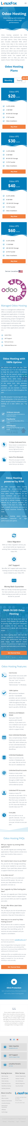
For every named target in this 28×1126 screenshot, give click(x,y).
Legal (17, 1121)
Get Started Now (14, 653)
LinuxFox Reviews (6, 1103)
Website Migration (20, 1083)
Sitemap (4, 1121)
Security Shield (19, 1086)
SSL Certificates (19, 1081)
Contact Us (23, 1121)
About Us (4, 1096)
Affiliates (4, 1109)
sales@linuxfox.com (20, 940)
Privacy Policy (11, 1121)
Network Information (7, 1100)
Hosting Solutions (6, 1088)
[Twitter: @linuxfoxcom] (14, 1039)
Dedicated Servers (6, 1083)
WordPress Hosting (6, 1086)
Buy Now (14, 127)
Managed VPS (5, 1078)
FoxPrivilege (4, 1112)
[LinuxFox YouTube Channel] (17, 1039)
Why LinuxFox (5, 1098)
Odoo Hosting (5, 1081)
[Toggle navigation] (25, 3)
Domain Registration (21, 1076)
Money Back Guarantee (5, 1106)
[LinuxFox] (9, 3)
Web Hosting (5, 1076)
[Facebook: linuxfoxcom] (10, 1039)
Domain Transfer (20, 1078)
